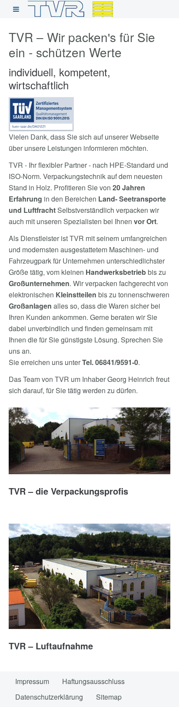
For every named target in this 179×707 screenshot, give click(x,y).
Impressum (32, 681)
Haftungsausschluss (93, 681)
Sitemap (109, 697)
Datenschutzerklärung (49, 697)
